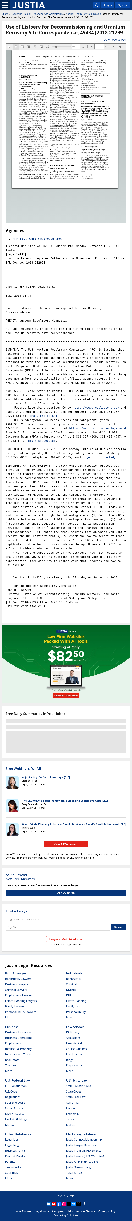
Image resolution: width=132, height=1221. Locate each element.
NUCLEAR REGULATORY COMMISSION (37, 239)
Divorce (71, 990)
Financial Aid (74, 1043)
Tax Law (10, 1065)
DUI (68, 995)
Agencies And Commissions (49, 13)
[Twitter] (78, 1204)
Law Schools (75, 1027)
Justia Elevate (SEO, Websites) (85, 1156)
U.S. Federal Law (17, 1080)
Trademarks (13, 1167)
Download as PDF (115, 39)
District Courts (14, 1113)
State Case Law (75, 1097)
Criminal (71, 984)
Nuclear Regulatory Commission (83, 13)
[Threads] (69, 1204)
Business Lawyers (16, 984)
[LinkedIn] (49, 1204)
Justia (5, 13)
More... (9, 1017)
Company (58, 1211)
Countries (11, 1173)
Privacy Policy (106, 1211)
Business (11, 1027)
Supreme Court (15, 1102)
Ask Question (66, 892)
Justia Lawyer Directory (81, 1145)
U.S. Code (11, 1091)
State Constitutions (78, 1086)
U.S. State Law (77, 1080)
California (72, 1102)
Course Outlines (76, 1049)
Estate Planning (76, 1001)
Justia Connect (23, 1211)
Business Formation (18, 1032)
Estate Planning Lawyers (21, 1001)
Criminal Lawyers (16, 990)
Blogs (69, 1060)
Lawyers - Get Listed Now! (66, 939)
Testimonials (74, 1173)
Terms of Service (85, 1211)
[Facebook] (59, 1204)
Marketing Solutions (81, 1134)
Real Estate (12, 1060)
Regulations (13, 1097)
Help (70, 1211)
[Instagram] (64, 1204)
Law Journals (74, 1054)
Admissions (73, 1038)
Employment (13, 1043)
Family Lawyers (15, 1006)
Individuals (74, 973)
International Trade (18, 1054)
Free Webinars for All (23, 769)
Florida (70, 1108)
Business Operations (18, 1038)
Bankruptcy (73, 979)
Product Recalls (15, 1156)
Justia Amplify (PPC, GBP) (82, 1161)
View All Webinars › (66, 844)
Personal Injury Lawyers (20, 1012)
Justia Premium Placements (83, 1150)
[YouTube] (54, 1204)
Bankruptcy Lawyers (18, 979)
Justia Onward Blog (78, 1167)
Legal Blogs (12, 1145)
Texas (70, 1119)
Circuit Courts (14, 1108)
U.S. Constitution (16, 1086)
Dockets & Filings (16, 1119)
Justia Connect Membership (84, 1139)
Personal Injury (76, 1012)
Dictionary (72, 1032)
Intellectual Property (18, 1049)
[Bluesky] (74, 1204)
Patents (10, 1161)
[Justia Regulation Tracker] (28, 5)
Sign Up (122, 5)
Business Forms (15, 1150)
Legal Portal (42, 1211)
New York (72, 1113)
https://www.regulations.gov (96, 407)
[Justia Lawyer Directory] (83, 1204)
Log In (108, 5)
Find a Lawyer (17, 911)
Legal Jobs (12, 1139)
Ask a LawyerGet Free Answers (20, 877)
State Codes (73, 1091)
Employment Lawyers (19, 995)
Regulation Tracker (21, 13)
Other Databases (18, 1134)
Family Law (73, 1006)
